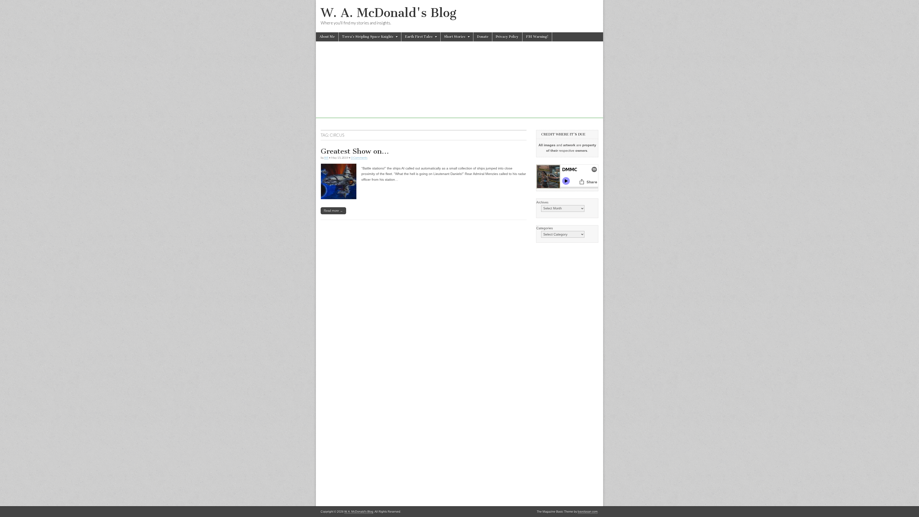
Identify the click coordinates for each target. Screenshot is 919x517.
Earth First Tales (419, 37)
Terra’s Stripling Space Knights (367, 37)
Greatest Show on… (355, 151)
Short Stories (454, 37)
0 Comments (359, 157)
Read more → (333, 211)
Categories (544, 228)
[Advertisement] (459, 84)
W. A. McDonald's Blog (388, 13)
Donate (482, 37)
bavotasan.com (588, 511)
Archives (542, 202)
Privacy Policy (507, 37)
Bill (326, 157)
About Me (327, 37)
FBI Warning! (537, 37)
